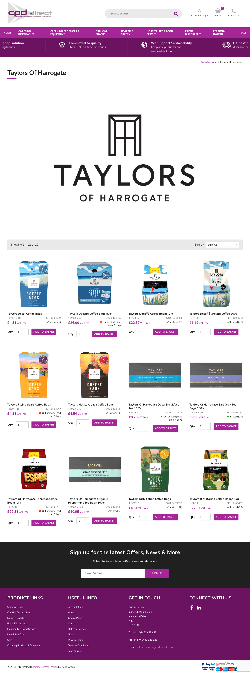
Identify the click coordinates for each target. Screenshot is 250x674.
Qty (10, 332)
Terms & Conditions (78, 645)
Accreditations (75, 607)
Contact (72, 623)
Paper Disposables (193, 32)
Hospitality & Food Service (160, 32)
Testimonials (75, 651)
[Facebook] (191, 607)
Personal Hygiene (219, 32)
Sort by (199, 245)
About (71, 612)
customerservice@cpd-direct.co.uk (154, 647)
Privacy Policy (75, 640)
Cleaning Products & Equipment (64, 32)
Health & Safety (127, 32)
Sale (243, 32)
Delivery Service (77, 629)
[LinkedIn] (199, 607)
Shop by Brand (209, 62)
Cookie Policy (75, 618)
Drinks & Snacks (101, 32)
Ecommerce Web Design (44, 667)
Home (7, 32)
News (71, 634)
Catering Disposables (26, 32)
